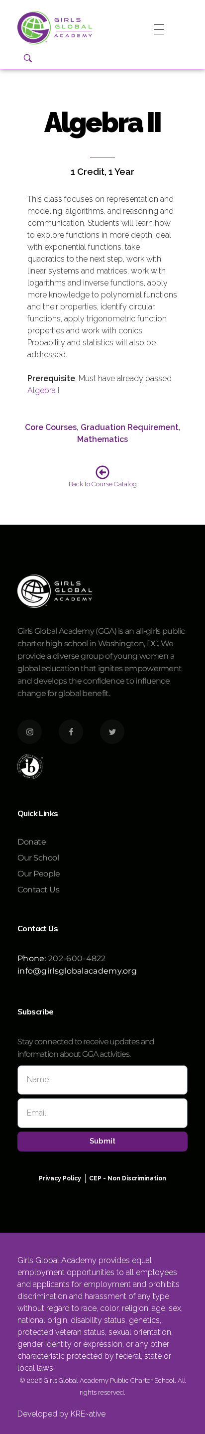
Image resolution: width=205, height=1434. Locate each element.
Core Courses (51, 427)
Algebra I (43, 390)
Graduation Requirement (130, 427)
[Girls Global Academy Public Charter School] (54, 27)
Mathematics (102, 439)
